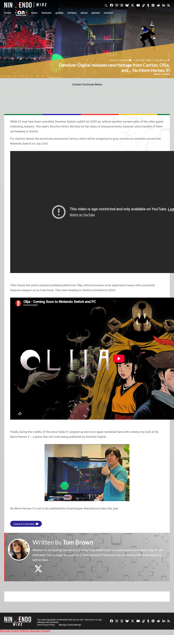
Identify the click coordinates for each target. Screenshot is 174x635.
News (34, 12)
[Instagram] (116, 5)
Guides (59, 12)
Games (96, 12)
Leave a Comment (119, 60)
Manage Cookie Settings (70, 625)
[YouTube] (138, 5)
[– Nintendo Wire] (25, 5)
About (84, 12)
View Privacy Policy (46, 625)
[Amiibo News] (21, 13)
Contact (108, 12)
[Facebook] (111, 5)
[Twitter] (132, 5)
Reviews (71, 12)
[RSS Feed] (168, 5)
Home (7, 12)
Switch (166, 74)
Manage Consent (40, 630)
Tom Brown (161, 60)
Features (46, 12)
